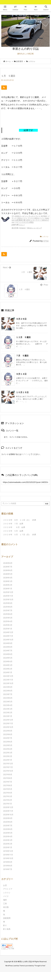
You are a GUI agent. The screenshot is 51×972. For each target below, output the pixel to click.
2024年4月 (7, 661)
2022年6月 (7, 742)
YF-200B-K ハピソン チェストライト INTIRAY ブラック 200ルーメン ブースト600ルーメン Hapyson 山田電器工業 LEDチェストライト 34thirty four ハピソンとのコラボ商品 (31, 219)
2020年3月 (7, 840)
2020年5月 (7, 833)
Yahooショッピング (34, 228)
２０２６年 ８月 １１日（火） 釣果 (19, 520)
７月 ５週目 (22, 355)
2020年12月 (8, 807)
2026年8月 (7, 563)
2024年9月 (7, 643)
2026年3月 (7, 581)
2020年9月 (7, 818)
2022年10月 (8, 727)
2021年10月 (8, 771)
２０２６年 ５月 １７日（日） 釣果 (19, 534)
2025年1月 (7, 629)
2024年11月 (8, 636)
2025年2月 (7, 625)
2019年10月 (8, 858)
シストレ (32, 61)
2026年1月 (7, 588)
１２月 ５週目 (23, 337)
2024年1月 (7, 672)
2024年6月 (7, 654)
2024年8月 (7, 647)
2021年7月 (7, 782)
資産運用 (19, 61)
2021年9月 (7, 774)
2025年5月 (7, 618)
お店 (5, 885)
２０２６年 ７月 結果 (13, 523)
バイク (6, 896)
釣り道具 (6, 929)
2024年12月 (8, 632)
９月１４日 (21, 374)
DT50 (46, 241)
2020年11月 (8, 811)
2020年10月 (8, 814)
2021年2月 (7, 800)
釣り (5, 925)
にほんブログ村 (7, 948)
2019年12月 (8, 851)
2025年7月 (7, 610)
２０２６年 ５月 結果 (13, 531)
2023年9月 (7, 687)
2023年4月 (7, 705)
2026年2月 (7, 585)
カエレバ (22, 224)
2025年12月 (8, 592)
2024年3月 (7, 665)
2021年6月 (7, 785)
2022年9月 (7, 731)
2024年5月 (7, 658)
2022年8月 (7, 734)
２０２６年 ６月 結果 (14, 527)
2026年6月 (7, 570)
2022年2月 (7, 756)
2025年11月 (8, 596)
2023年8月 (7, 690)
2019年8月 (7, 865)
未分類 (6, 907)
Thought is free (40, 966)
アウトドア (7, 889)
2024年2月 (7, 669)
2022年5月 (7, 745)
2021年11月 (8, 767)
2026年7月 (7, 567)
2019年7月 (7, 869)
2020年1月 (7, 847)
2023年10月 (8, 683)
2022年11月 (8, 723)
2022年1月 (7, 760)
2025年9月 (7, 603)
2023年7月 (7, 694)
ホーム (8, 61)
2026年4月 (7, 577)
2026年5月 (7, 574)
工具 (5, 903)
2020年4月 (7, 836)
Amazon (22, 228)
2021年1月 (7, 803)
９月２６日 (21, 319)
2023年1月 (7, 716)
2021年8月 (7, 778)
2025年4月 (7, 621)
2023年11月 (8, 680)
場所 (5, 900)
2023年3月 (7, 709)
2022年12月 (8, 720)
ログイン (25, 454)
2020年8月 (7, 822)
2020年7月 (7, 825)
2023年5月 (7, 701)
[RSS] (4, 87)
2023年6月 (7, 698)
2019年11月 (8, 855)
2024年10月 (8, 639)
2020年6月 (7, 829)
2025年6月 (7, 614)
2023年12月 (8, 676)
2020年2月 (7, 844)
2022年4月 (7, 749)
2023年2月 (7, 712)
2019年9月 (7, 862)
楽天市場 (15, 228)
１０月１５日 (22, 392)
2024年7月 (7, 650)
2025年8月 (7, 607)
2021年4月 (7, 793)
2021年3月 (7, 796)
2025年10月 (8, 599)
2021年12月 (8, 763)
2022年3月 (7, 752)
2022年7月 (7, 738)
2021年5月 (7, 789)
